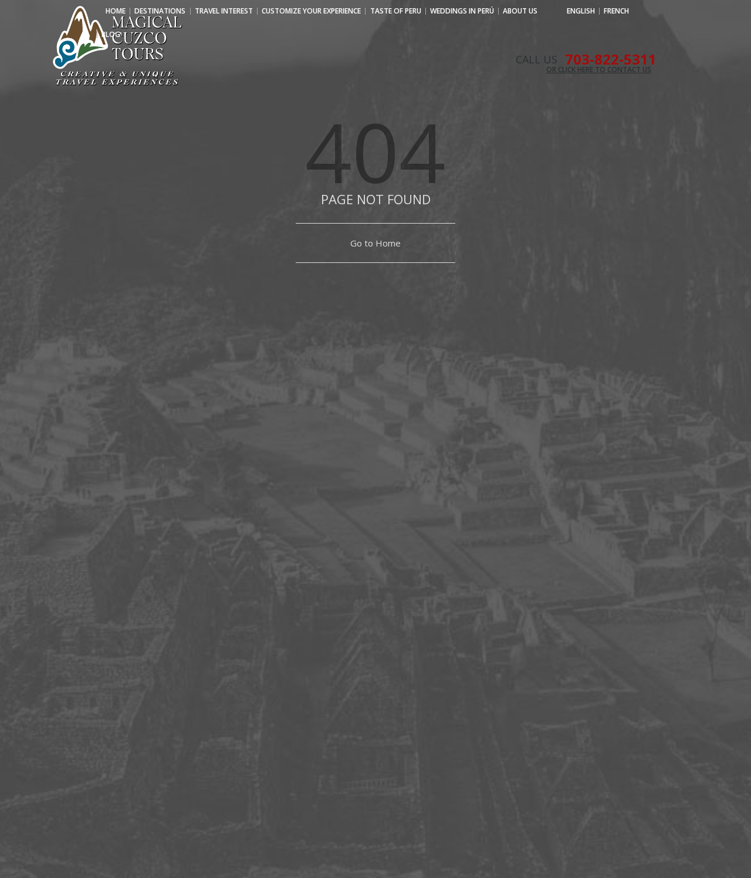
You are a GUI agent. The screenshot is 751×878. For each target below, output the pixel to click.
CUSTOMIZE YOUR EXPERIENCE (311, 11)
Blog (111, 34)
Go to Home (375, 243)
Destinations (159, 11)
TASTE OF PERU (395, 11)
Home (116, 11)
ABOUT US (520, 11)
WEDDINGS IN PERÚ (462, 11)
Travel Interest (224, 11)
